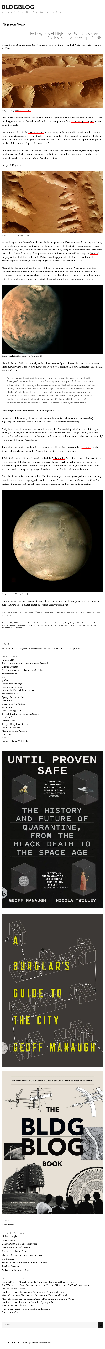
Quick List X (8, 1259)
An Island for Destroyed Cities (15, 1270)
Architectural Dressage (12, 684)
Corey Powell (39, 158)
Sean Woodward (9, 1286)
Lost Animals (8, 701)
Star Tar (63, 625)
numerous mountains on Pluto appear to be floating (66, 484)
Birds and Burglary (10, 1236)
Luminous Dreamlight (12, 728)
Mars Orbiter (22, 356)
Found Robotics (9, 1240)
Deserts (49, 623)
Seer (4, 677)
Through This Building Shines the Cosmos (20, 714)
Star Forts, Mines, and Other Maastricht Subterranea (25, 671)
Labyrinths (75, 623)
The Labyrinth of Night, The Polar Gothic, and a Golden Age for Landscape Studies (65, 35)
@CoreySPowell (21, 594)
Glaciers (59, 623)
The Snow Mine (26, 1306)
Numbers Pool (8, 718)
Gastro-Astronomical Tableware (16, 1248)
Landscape (87, 623)
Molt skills (6, 1299)
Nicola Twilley (18, 363)
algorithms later (52, 411)
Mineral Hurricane (10, 674)
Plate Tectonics (35, 625)
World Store (7, 707)
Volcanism (91, 625)
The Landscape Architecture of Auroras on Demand (25, 664)
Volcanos (6, 628)
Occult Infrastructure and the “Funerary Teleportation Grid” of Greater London (55, 1286)
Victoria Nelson (77, 625)
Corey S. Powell (35, 623)
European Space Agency (82, 122)
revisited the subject (22, 429)
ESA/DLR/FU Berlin (23, 110)
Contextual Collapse (11, 660)
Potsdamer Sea (8, 721)
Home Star (7, 734)
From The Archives (13, 1232)
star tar (48, 433)
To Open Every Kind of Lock (15, 724)
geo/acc (5, 681)
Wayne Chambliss (10, 1296)
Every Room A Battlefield (13, 704)
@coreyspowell (35, 356)
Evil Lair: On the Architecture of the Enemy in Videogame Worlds (44, 1299)
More (78, 649)
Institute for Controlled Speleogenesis (18, 691)
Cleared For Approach (11, 711)
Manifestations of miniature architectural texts (22, 1255)
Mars (23, 623)
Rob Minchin (43, 477)
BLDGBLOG (18, 7)
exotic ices (86, 448)
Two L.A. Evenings (10, 1267)
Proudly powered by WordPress (37, 1343)
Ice (66, 623)
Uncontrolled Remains (12, 687)
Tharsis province (36, 133)
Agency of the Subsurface (13, 697)
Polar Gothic (51, 625)
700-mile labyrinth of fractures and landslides (71, 154)
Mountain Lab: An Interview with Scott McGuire (24, 1263)
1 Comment (17, 628)
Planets (21, 625)
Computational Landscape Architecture (19, 1244)
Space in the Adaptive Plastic (15, 1252)
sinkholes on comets (51, 246)
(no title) (6, 738)
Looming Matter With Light (15, 741)
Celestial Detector (10, 667)
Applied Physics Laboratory (73, 363)
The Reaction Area (10, 694)
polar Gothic (59, 459)
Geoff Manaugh (9, 1292)
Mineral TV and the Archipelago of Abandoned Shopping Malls (47, 1282)
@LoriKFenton (76, 612)
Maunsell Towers (17, 1289)
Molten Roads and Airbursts (14, 731)
